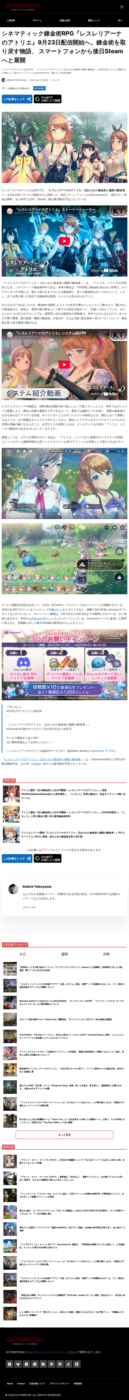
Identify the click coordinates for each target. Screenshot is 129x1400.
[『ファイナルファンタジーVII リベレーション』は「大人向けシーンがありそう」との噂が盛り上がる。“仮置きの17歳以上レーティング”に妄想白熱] (10, 1263)
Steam (36, 763)
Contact (21, 1383)
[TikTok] (68, 1364)
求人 (120, 20)
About (10, 1383)
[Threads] (43, 1364)
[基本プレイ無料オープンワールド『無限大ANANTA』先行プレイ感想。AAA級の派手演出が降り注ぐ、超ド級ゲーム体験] (10, 1229)
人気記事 (11, 20)
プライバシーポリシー (60, 1383)
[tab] (23, 954)
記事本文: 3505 (29, 907)
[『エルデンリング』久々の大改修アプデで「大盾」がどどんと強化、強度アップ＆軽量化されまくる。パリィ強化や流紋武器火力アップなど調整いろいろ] (10, 1280)
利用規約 (78, 1383)
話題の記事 (65, 20)
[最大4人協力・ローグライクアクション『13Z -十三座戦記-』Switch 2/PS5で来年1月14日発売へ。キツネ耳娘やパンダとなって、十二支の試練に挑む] (10, 1212)
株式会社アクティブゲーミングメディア (47, 1352)
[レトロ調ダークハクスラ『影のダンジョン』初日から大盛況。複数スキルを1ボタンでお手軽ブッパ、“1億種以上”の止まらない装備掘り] (10, 1313)
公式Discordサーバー (42, 618)
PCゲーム (37, 20)
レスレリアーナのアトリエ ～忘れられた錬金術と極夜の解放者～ (43, 759)
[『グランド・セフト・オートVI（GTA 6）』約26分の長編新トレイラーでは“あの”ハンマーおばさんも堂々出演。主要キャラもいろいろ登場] (10, 1161)
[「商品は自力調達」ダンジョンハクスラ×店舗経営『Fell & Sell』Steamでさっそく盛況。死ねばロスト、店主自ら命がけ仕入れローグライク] (10, 1296)
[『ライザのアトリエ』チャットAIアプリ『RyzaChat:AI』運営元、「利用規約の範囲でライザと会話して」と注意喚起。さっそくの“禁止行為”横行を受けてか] (10, 1246)
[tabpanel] (64, 1049)
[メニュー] (122, 6)
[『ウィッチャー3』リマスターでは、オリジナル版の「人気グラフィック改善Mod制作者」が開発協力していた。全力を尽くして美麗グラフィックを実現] (10, 1195)
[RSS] (77, 1364)
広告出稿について (37, 1383)
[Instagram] (26, 1364)
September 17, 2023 (102, 750)
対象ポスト (55, 609)
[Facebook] (60, 1364)
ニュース (56, 80)
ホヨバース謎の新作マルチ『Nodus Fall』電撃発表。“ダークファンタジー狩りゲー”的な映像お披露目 (65, 1019)
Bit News (39, 88)
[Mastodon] (51, 1364)
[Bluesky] (18, 1364)
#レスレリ (15, 706)
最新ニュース (94, 20)
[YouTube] (9, 1364)
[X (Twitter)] (35, 1364)
